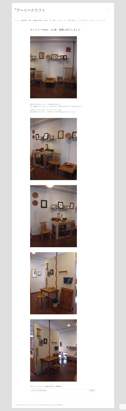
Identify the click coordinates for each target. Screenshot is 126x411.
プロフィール (61, 20)
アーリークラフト (37, 386)
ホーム (17, 20)
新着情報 (23, 20)
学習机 (92, 390)
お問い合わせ (72, 20)
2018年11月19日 (49, 386)
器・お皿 (52, 20)
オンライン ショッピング (97, 20)
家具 (29, 20)
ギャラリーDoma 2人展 (38, 390)
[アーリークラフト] (30, 10)
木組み (46, 20)
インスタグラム (83, 20)
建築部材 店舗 (37, 20)
